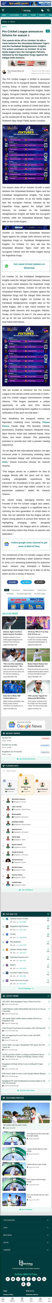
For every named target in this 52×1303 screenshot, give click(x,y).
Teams (33, 15)
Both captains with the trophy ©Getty (36, 1181)
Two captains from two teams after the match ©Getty (38, 1135)
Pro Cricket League (39, 593)
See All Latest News (27, 1090)
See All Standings (24, 988)
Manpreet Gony (42, 590)
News (25, 15)
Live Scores (14, 15)
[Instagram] (18, 1279)
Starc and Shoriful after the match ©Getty (38, 1196)
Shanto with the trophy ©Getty (36, 1164)
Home (4, 15)
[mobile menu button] (3, 10)
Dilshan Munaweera (28, 590)
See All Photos (27, 1209)
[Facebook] (8, 1279)
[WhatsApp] (34, 1279)
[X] (23, 1279)
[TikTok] (28, 1279)
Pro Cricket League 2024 (24, 593)
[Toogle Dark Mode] (42, 10)
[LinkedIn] (44, 1279)
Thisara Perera (16, 590)
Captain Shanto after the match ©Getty (37, 1150)
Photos (42, 15)
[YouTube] (13, 1279)
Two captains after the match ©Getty (15, 1125)
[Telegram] (23, 1284)
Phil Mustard (10, 593)
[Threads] (28, 1284)
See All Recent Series (27, 759)
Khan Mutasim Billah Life (16, 71)
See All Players (27, 890)
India (4, 462)
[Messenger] (39, 1279)
